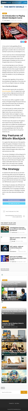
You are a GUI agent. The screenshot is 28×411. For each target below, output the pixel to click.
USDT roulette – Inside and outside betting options (16, 247)
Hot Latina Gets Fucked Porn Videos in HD (13, 365)
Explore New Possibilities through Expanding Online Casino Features (18, 258)
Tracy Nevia (6, 286)
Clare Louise (6, 299)
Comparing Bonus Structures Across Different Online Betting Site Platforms (18, 229)
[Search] (26, 7)
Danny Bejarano (13, 251)
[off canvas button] (2, 7)
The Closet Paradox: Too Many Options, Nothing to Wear (11, 283)
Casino (4, 13)
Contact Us (11, 403)
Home (4, 334)
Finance (4, 292)
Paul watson (6, 367)
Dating (4, 362)
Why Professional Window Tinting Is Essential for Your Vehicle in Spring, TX (13, 310)
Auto (4, 307)
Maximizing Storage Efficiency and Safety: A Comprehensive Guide (12, 337)
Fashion (5, 280)
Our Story (17, 403)
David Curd (14, 261)
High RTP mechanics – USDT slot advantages (18, 238)
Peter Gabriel (7, 20)
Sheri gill (13, 241)
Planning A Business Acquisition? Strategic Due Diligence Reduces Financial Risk (12, 296)
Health (4, 374)
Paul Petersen (14, 232)
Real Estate (5, 321)
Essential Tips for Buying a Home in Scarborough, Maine (13, 324)
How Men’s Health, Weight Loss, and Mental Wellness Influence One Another (13, 378)
